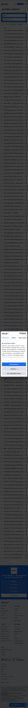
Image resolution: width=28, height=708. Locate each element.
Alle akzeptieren (14, 364)
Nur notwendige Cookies (14, 373)
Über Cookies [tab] (22, 337)
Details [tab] (14, 337)
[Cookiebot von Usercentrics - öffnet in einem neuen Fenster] (19, 333)
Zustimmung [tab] (5, 337)
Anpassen (13, 369)
